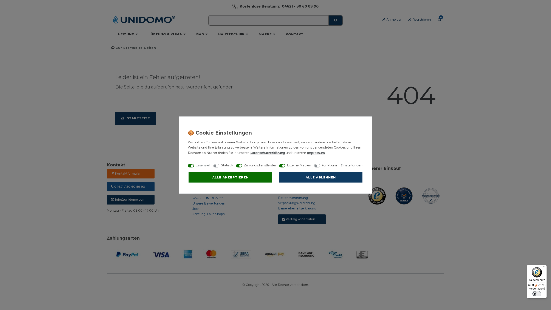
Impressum (316, 153)
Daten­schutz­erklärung (267, 153)
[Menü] (544, 267)
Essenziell (203, 165)
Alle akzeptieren (230, 177)
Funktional (329, 165)
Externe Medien (299, 165)
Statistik (227, 165)
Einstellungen (351, 165)
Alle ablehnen (321, 177)
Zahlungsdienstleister (260, 165)
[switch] (536, 293)
